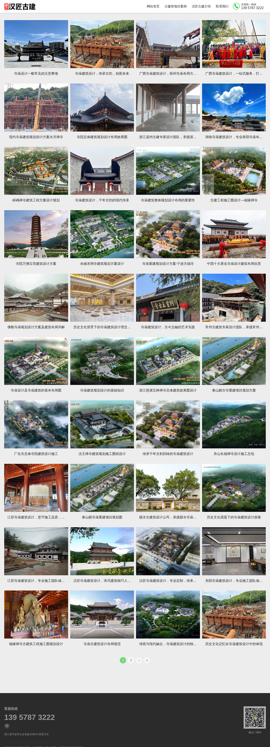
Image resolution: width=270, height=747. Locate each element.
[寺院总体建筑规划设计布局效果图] (102, 108)
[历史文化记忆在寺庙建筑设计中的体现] (234, 614)
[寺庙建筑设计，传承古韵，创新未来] (102, 44)
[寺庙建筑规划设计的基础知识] (102, 361)
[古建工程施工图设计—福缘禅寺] (234, 171)
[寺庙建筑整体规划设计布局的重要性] (168, 171)
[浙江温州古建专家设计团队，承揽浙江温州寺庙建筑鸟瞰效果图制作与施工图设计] (168, 108)
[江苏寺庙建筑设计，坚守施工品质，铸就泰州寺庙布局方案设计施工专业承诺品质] (36, 488)
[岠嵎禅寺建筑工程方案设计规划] (36, 171)
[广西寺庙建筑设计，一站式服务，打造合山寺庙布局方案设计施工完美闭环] (234, 44)
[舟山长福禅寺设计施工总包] (234, 424)
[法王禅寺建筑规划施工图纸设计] (102, 424)
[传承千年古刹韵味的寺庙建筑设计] (168, 424)
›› (147, 660)
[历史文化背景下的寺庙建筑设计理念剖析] (102, 298)
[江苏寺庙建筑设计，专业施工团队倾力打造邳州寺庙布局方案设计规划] (36, 551)
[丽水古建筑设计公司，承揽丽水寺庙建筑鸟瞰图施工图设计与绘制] (168, 488)
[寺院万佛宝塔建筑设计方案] (36, 234)
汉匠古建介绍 (201, 6)
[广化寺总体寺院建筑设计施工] (36, 424)
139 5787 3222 (29, 717)
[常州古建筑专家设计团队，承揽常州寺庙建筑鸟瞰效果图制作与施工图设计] (234, 298)
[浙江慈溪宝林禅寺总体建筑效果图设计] (168, 361)
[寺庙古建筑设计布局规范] (102, 614)
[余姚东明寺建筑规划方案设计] (102, 234)
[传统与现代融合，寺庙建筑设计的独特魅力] (168, 614)
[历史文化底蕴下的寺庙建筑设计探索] (234, 488)
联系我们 (222, 6)
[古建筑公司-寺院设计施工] (19, 6)
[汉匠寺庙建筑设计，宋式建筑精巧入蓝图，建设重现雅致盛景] (102, 551)
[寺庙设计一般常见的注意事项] (36, 44)
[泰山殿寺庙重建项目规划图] (102, 488)
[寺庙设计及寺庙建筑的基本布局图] (36, 361)
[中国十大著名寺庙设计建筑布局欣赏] (234, 234)
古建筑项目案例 (176, 6)
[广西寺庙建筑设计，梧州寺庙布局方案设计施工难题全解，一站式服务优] (168, 44)
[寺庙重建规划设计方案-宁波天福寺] (168, 234)
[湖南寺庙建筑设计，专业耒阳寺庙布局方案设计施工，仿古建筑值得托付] (234, 108)
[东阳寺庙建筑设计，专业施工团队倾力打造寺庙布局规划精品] (234, 551)
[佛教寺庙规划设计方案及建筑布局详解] (36, 298)
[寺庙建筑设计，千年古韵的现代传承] (102, 171)
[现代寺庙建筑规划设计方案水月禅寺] (36, 108)
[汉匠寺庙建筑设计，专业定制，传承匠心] (168, 551)
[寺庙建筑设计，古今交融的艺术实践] (168, 298)
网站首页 (153, 6)
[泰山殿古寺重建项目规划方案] (234, 361)
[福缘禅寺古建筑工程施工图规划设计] (36, 614)
